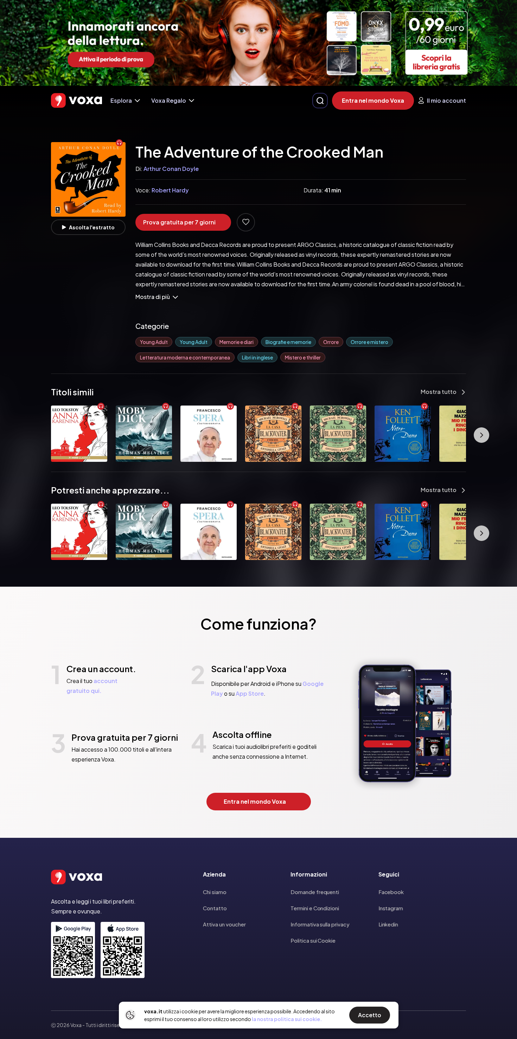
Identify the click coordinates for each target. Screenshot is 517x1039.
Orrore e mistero (369, 342)
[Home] (76, 100)
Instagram (390, 908)
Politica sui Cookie (313, 940)
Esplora (121, 100)
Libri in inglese (257, 357)
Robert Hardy (170, 190)
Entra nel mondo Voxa (373, 100)
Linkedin (388, 924)
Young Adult (154, 342)
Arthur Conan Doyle (171, 168)
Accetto (369, 1015)
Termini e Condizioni (315, 908)
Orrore (331, 342)
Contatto (215, 908)
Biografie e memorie (288, 342)
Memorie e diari (236, 342)
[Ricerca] (320, 100)
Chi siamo (214, 891)
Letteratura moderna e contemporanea (185, 357)
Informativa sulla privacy (320, 924)
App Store (250, 693)
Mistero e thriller (303, 357)
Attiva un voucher (224, 924)
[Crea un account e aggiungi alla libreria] (246, 222)
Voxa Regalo (168, 100)
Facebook (391, 891)
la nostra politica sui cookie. (287, 1019)
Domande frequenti (315, 891)
